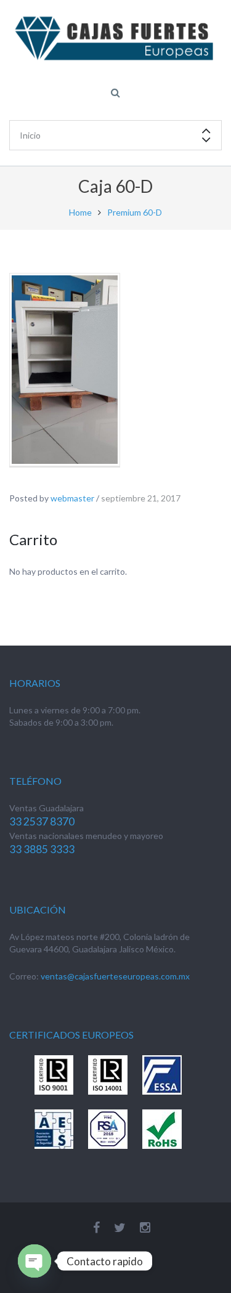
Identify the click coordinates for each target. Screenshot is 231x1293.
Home (80, 212)
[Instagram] (145, 1227)
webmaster (72, 498)
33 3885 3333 (42, 849)
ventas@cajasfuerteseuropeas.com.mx (115, 976)
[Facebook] (96, 1227)
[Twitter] (120, 1227)
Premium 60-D (134, 212)
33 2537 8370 (42, 821)
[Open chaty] (34, 1261)
